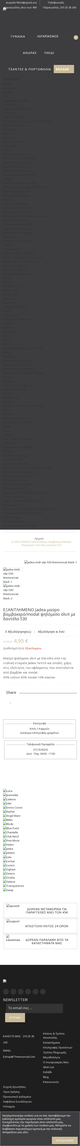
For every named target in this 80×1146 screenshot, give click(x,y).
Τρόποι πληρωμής (54, 1052)
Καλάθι (47, 1072)
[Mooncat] (40, 9)
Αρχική (39, 538)
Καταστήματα (51, 1042)
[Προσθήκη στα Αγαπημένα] (10, 701)
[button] (67, 36)
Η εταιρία (9, 1106)
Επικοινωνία (51, 1082)
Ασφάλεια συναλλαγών (17, 1101)
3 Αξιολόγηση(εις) (18, 631)
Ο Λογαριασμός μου (56, 1062)
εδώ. (26, 1132)
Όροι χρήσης (11, 1092)
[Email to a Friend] (10, 708)
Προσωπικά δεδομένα (17, 1096)
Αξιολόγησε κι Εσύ (51, 631)
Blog (46, 1077)
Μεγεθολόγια (51, 1057)
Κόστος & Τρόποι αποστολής (54, 1035)
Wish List (48, 1067)
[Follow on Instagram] (42, 701)
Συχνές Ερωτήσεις (14, 1087)
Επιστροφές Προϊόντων (57, 1047)
